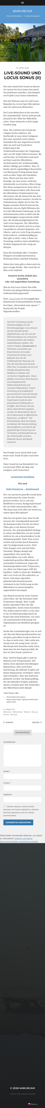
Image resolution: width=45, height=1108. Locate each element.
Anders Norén (28, 1094)
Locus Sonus (15, 299)
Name (6, 771)
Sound (14, 714)
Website (7, 795)
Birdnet (8, 712)
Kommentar (9, 742)
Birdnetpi (18, 712)
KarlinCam (22, 11)
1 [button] (39, 304)
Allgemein (10, 709)
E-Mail (7, 783)
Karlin (27, 712)
